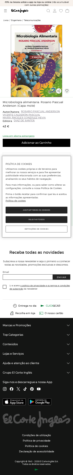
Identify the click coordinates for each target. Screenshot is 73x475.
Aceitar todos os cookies (36, 210)
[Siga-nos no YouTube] (39, 389)
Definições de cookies (37, 229)
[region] (36, 197)
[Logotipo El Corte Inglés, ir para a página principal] (19, 10)
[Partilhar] (58, 91)
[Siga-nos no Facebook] (12, 389)
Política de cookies (16, 200)
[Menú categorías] (6, 11)
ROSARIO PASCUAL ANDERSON (40, 111)
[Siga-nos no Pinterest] (32, 389)
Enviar (61, 277)
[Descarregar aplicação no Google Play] (39, 402)
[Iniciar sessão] (54, 11)
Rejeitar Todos (36, 219)
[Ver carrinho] (67, 11)
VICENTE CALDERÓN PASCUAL (21, 114)
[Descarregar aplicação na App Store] (14, 402)
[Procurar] (48, 11)
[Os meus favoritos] (61, 11)
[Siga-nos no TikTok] (25, 389)
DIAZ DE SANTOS (24, 120)
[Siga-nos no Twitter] (18, 389)
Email (6, 272)
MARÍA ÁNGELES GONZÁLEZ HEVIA (24, 117)
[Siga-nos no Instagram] (5, 389)
